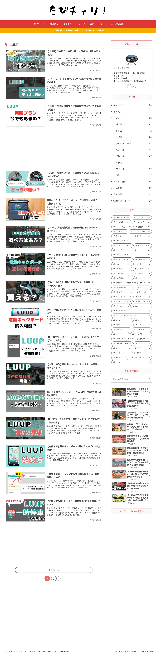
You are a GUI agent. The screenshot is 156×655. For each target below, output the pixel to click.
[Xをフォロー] (129, 86)
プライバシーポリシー (13, 651)
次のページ (53, 569)
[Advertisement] (54, 148)
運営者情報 (64, 651)
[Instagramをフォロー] (134, 86)
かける (132, 64)
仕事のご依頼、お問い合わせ (41, 651)
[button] (150, 379)
